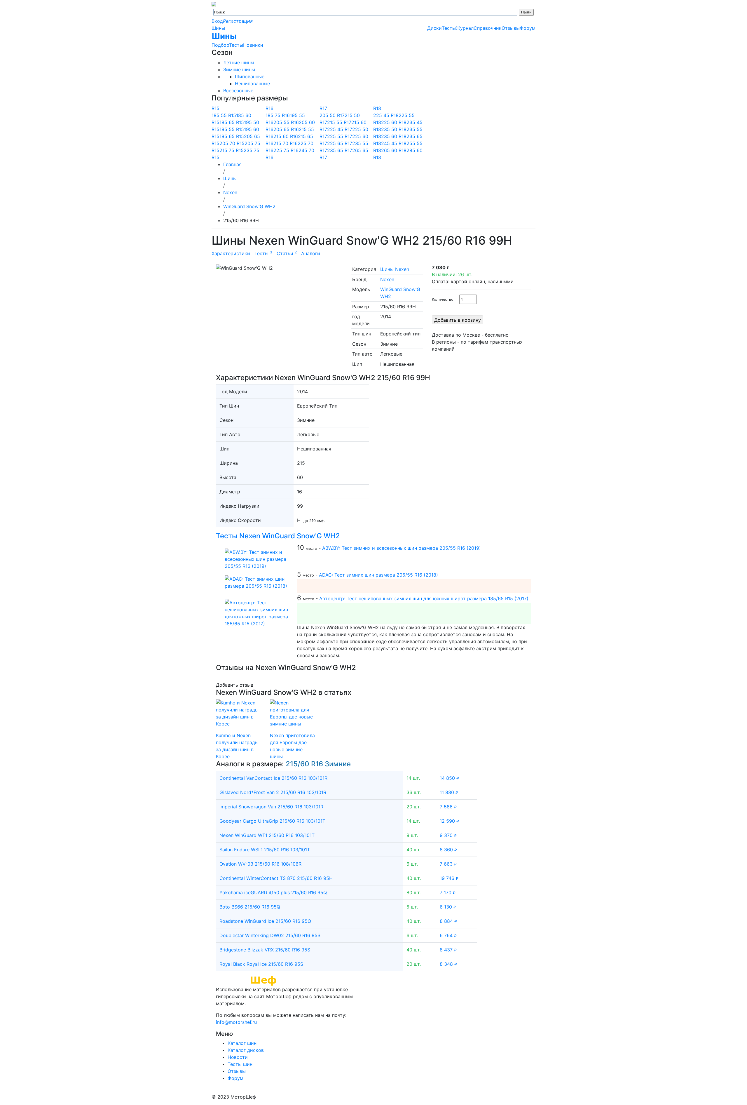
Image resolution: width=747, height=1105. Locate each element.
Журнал (465, 28)
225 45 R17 (339, 129)
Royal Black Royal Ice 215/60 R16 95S (261, 964)
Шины (218, 28)
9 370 (448, 835)
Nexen (387, 279)
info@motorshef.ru (236, 1022)
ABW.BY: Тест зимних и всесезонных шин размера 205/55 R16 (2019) (401, 548)
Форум (527, 28)
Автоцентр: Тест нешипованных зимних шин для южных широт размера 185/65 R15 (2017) (423, 598)
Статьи (287, 253)
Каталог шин (242, 1043)
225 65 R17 (339, 143)
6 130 (448, 907)
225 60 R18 (393, 122)
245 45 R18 (393, 143)
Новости (238, 1057)
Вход (217, 21)
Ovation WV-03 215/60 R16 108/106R (260, 864)
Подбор (220, 45)
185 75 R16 (278, 115)
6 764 (448, 935)
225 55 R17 (339, 136)
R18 (377, 108)
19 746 (449, 878)
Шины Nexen (394, 269)
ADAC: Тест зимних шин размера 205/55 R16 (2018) (378, 575)
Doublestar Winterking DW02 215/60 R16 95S (269, 935)
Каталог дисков (246, 1050)
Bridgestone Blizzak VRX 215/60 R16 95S (264, 950)
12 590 (449, 821)
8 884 (448, 921)
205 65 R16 (286, 129)
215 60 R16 (285, 136)
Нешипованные (252, 83)
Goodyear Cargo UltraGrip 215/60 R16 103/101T (272, 821)
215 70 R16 (285, 143)
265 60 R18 (393, 150)
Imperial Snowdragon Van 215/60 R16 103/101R (271, 807)
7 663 (448, 864)
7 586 (448, 807)
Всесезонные (238, 90)
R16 (269, 108)
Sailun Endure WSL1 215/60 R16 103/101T (264, 849)
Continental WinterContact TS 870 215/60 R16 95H (276, 878)
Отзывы (511, 28)
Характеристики (231, 253)
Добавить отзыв (234, 685)
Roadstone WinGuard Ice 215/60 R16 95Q (265, 921)
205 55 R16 (286, 122)
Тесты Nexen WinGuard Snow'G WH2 (278, 536)
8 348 (448, 964)
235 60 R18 (393, 136)
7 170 (447, 892)
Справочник (488, 28)
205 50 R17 (332, 115)
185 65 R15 (231, 122)
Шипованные (249, 76)
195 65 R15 (231, 136)
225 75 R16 (286, 150)
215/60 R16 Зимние (318, 764)
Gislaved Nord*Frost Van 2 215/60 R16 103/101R (272, 792)
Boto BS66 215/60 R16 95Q (249, 907)
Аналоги (310, 253)
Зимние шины (239, 69)
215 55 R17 (339, 122)
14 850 (449, 778)
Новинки (253, 45)
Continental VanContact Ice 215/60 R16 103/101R (273, 778)
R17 (323, 108)
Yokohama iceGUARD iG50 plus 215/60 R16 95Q (273, 892)
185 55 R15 (224, 115)
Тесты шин (240, 1064)
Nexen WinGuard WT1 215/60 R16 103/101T (267, 835)
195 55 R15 (231, 129)
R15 (215, 108)
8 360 (448, 849)
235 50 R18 (393, 129)
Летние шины (238, 62)
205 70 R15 (232, 143)
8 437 (448, 950)
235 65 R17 (339, 150)
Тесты (236, 45)
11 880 (449, 792)
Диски (434, 28)
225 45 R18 (386, 115)
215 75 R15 (231, 150)
